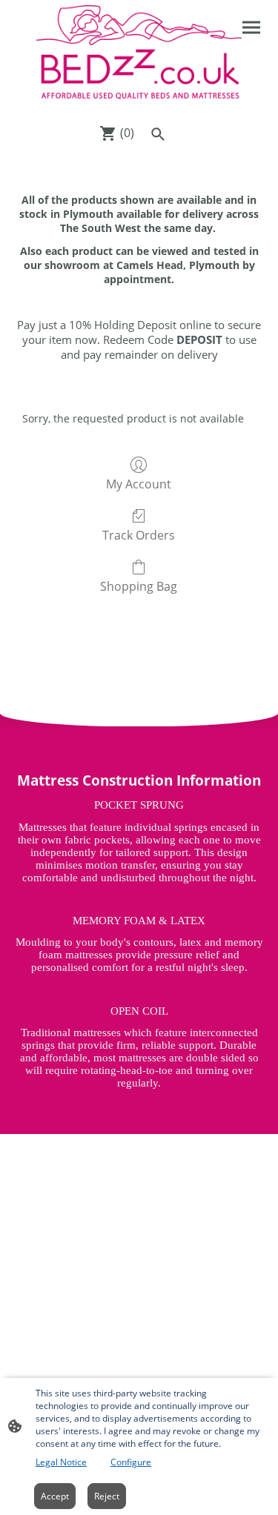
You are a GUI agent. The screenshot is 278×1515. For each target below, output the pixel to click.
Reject (106, 1496)
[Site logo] (139, 58)
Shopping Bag (138, 586)
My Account (138, 483)
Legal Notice (61, 1462)
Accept (55, 1496)
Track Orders (138, 535)
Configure (130, 1462)
